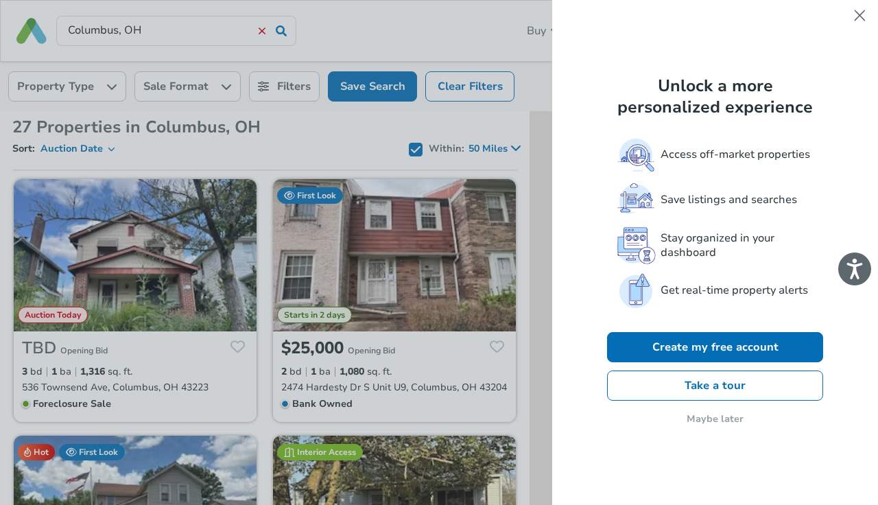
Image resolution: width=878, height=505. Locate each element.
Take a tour (715, 385)
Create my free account (715, 347)
